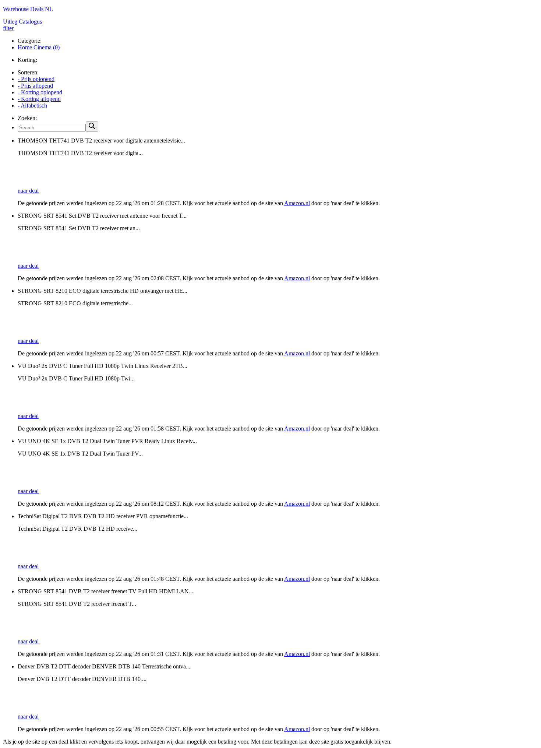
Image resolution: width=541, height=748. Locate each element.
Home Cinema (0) (39, 47)
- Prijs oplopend (36, 79)
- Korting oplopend (40, 92)
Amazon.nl (297, 203)
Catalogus (30, 21)
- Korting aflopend (39, 99)
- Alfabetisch (32, 105)
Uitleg (10, 21)
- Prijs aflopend (35, 85)
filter (8, 28)
